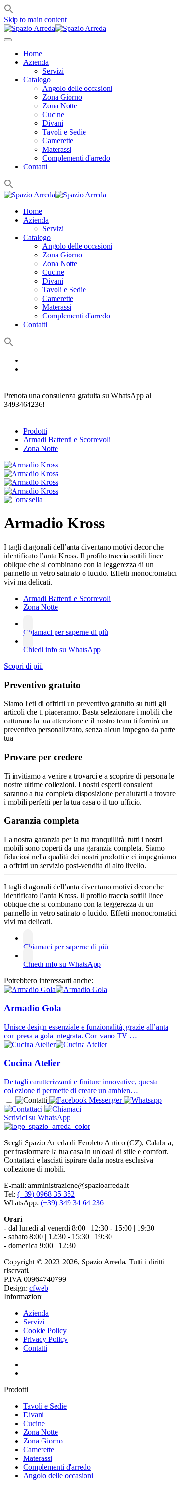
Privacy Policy (45, 1339)
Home (32, 53)
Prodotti (35, 431)
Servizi (53, 71)
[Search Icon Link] (9, 186)
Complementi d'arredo (76, 158)
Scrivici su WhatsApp (37, 1117)
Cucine (53, 114)
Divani (52, 123)
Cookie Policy (45, 1330)
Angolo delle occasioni (77, 88)
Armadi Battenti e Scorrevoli (67, 440)
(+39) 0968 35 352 (46, 1194)
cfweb (38, 1288)
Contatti (35, 167)
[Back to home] (55, 28)
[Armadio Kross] (31, 465)
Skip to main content (35, 19)
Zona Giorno (62, 97)
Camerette (57, 140)
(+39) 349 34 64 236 (72, 1203)
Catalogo (37, 79)
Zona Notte (59, 106)
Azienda (36, 62)
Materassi (56, 149)
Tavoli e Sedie (64, 132)
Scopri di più (23, 666)
